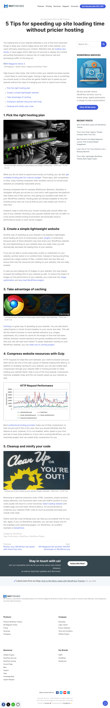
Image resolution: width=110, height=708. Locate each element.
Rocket (47, 703)
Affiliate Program (63, 634)
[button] (3, 704)
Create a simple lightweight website (23, 93)
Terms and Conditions (65, 631)
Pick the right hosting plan (18, 88)
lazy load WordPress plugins (31, 280)
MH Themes (64, 19)
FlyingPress (66, 703)
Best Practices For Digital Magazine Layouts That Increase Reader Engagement (90, 141)
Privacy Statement (64, 628)
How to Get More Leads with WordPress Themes (63, 581)
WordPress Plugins (36, 536)
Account (74, 6)
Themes (40, 6)
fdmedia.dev (62, 661)
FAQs (5, 673)
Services (57, 6)
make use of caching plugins (42, 345)
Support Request (8, 680)
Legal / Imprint (63, 625)
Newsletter (62, 622)
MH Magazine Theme (10, 625)
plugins (47, 238)
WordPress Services (9, 658)
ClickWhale (62, 658)
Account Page (7, 664)
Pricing (49, 6)
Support (65, 6)
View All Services (87, 107)
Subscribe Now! (77, 563)
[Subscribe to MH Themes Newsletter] (68, 692)
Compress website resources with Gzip (24, 102)
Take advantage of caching (19, 97)
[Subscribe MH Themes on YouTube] (64, 692)
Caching (7, 326)
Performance (13, 536)
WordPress (17, 534)
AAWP (60, 655)
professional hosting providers (21, 425)
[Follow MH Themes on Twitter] (61, 692)
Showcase (6, 631)
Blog (4, 667)
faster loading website (53, 504)
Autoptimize (18, 528)
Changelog (6, 634)
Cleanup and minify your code (20, 106)
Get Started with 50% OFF (93, 6)
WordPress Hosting (9, 661)
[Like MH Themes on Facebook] (57, 692)
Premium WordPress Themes (12, 622)
